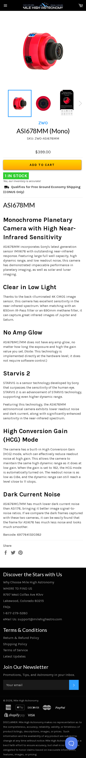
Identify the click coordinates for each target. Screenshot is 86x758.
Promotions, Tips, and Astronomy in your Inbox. (39, 675)
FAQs (6, 607)
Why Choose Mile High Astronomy (28, 582)
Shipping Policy (15, 644)
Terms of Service (15, 650)
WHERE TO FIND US (17, 588)
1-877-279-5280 (15, 613)
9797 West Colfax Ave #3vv (23, 594)
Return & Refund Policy (21, 638)
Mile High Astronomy (26, 700)
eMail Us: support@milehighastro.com (32, 619)
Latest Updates (14, 656)
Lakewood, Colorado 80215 (23, 601)
